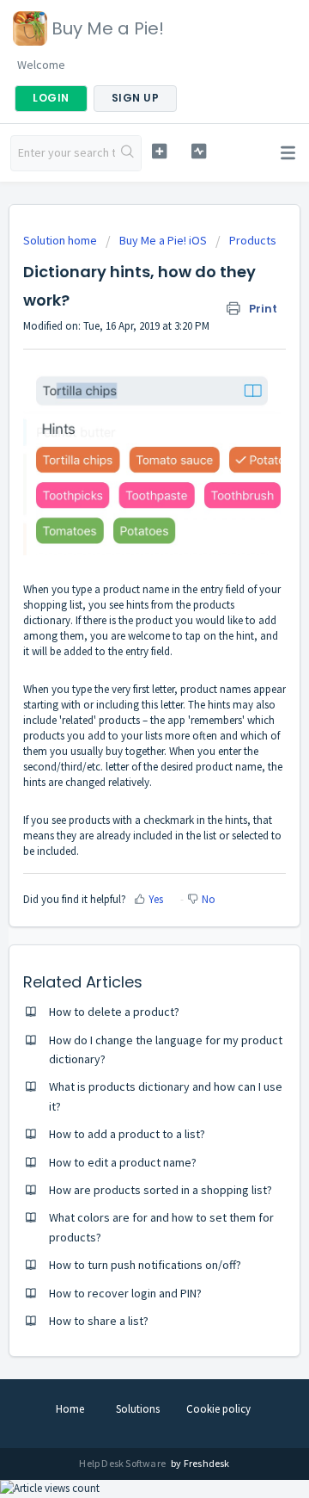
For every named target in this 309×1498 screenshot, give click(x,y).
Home (70, 1409)
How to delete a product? (114, 1011)
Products (252, 240)
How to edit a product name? (123, 1162)
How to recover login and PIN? (125, 1293)
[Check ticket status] (198, 151)
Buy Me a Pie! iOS (163, 240)
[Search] (128, 153)
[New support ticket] (159, 151)
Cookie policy (218, 1409)
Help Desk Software (123, 1463)
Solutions (138, 1409)
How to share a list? (98, 1320)
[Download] (122, 749)
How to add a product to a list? (127, 1134)
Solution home (61, 240)
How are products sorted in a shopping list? (160, 1190)
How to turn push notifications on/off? (145, 1264)
